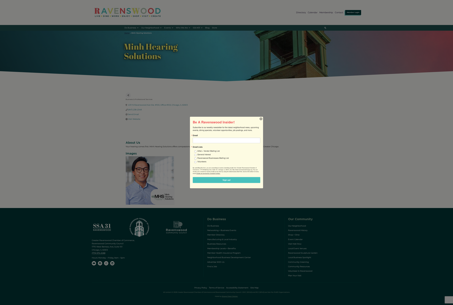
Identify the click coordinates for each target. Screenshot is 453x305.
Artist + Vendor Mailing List (208, 151)
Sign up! (227, 180)
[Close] (261, 118)
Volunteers (201, 161)
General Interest (204, 154)
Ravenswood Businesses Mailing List (213, 158)
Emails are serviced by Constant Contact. (208, 173)
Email (195, 135)
